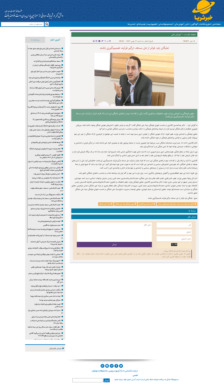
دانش (187, 24)
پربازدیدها (35, 40)
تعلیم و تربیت (152, 24)
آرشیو (118, 371)
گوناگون (194, 24)
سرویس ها (110, 371)
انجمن (135, 375)
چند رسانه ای (141, 24)
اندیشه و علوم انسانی (165, 24)
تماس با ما (131, 24)
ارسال (106, 380)
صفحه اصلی (216, 24)
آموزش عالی (179, 24)
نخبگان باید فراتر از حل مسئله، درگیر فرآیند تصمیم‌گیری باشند (176, 204)
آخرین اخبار (55, 40)
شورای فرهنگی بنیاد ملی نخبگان (125, 204)
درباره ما (134, 371)
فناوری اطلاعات (205, 24)
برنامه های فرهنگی (105, 204)
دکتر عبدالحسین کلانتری (146, 204)
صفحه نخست (190, 34)
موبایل (95, 371)
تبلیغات (102, 371)
